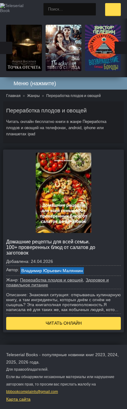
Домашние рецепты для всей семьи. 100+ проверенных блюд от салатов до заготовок (50, 247)
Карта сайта (18, 399)
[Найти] (90, 9)
